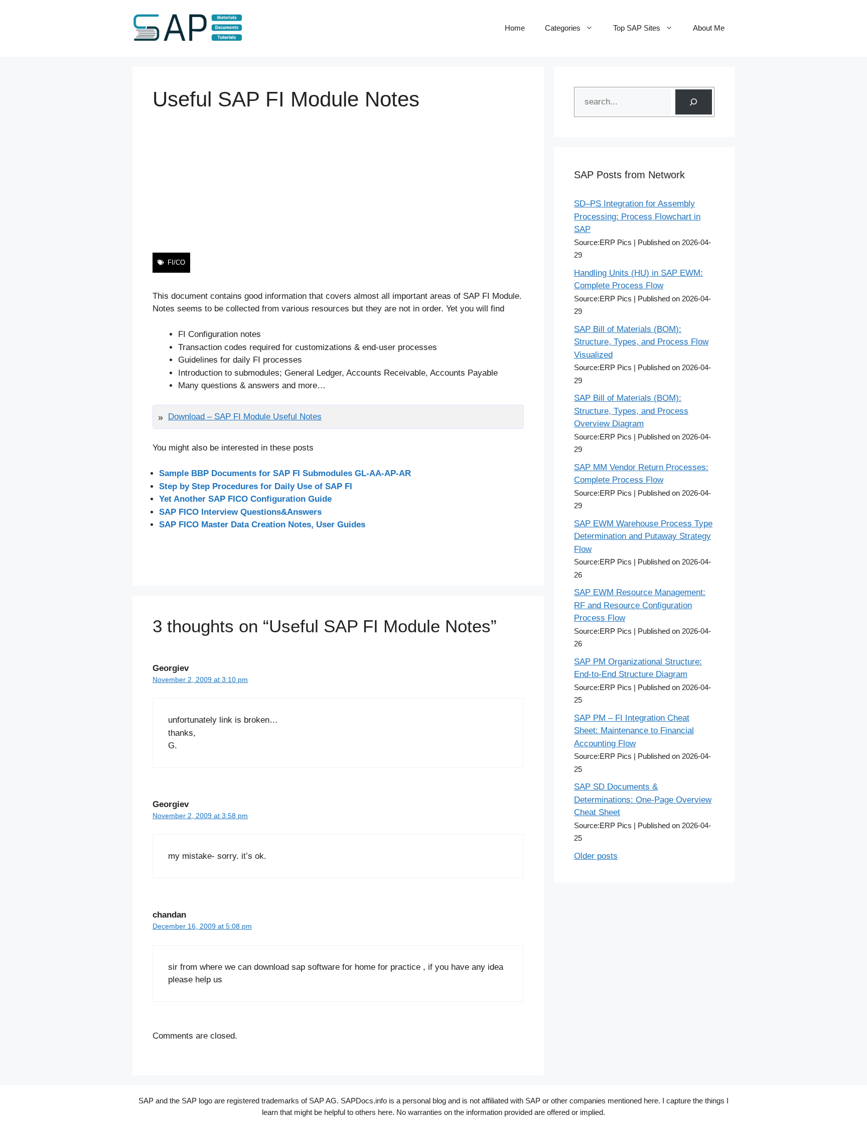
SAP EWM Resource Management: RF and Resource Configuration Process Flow (639, 605)
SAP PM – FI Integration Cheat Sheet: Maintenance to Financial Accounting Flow (634, 730)
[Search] (693, 102)
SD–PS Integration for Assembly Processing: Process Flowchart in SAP (637, 216)
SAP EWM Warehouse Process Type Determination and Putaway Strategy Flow (643, 536)
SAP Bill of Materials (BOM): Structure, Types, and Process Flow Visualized (641, 342)
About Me (709, 28)
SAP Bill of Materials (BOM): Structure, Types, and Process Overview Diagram (631, 410)
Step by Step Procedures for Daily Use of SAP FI (255, 486)
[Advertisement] (338, 182)
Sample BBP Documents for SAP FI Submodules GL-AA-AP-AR (285, 473)
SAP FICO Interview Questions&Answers (240, 512)
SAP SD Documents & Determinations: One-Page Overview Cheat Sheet (642, 799)
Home (515, 28)
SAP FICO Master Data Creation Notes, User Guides (262, 524)
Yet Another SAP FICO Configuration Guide (245, 499)
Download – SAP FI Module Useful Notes (245, 416)
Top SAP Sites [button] (636, 28)
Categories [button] (563, 28)
